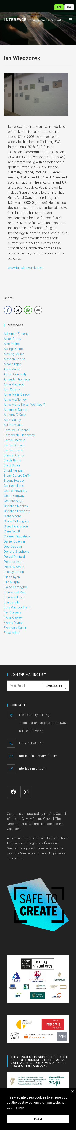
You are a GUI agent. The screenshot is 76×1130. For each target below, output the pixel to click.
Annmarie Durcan (16, 410)
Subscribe (54, 685)
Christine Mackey (16, 506)
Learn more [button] (15, 1107)
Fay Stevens (12, 612)
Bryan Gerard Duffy (17, 475)
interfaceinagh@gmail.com (38, 756)
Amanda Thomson (17, 379)
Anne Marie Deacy (17, 394)
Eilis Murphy (12, 582)
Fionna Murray (13, 622)
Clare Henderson (16, 526)
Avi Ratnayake (13, 425)
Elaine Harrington (16, 587)
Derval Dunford (14, 557)
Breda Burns (12, 460)
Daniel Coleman (15, 541)
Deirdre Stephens (16, 551)
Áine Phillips (12, 344)
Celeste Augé (13, 501)
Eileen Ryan (12, 577)
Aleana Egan (12, 364)
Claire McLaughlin (16, 521)
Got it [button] (38, 1119)
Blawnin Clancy (14, 455)
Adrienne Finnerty (16, 334)
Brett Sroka (12, 465)
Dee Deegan (13, 546)
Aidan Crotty (12, 339)
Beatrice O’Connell (17, 430)
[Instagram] (26, 792)
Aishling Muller (14, 354)
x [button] (72, 1091)
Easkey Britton (14, 572)
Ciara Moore (12, 516)
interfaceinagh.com (32, 768)
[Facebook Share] (8, 310)
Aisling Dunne (13, 349)
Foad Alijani (12, 633)
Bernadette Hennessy (19, 435)
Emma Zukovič (14, 597)
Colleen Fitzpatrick (17, 536)
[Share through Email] (38, 310)
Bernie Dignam (14, 445)
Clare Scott (12, 531)
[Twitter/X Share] (18, 310)
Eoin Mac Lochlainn (17, 607)
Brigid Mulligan (14, 470)
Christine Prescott (17, 511)
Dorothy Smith (14, 567)
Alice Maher (12, 369)
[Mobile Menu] (69, 19)
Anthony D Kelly (15, 415)
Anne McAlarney (15, 399)
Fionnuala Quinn (15, 628)
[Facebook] (13, 792)
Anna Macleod (14, 384)
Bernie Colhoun (14, 440)
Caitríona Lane (14, 486)
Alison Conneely (15, 374)
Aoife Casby (12, 420)
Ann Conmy (12, 389)
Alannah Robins (14, 359)
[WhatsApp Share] (28, 310)
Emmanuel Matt (15, 592)
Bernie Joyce (13, 450)
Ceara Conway (14, 496)
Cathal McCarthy (15, 491)
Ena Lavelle (12, 602)
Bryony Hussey (14, 481)
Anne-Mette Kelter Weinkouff (24, 405)
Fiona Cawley (13, 617)
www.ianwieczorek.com (26, 268)
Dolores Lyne (13, 562)
